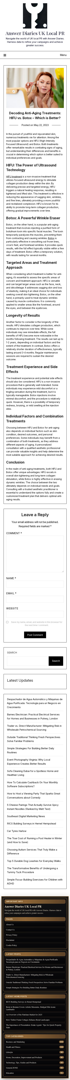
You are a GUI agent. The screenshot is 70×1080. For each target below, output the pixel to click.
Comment (14, 533)
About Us (10, 924)
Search (12, 652)
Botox (51, 238)
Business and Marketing (15, 1042)
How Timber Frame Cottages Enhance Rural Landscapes (28, 1019)
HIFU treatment (14, 176)
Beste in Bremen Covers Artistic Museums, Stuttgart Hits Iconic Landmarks (31, 1008)
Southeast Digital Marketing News (26, 816)
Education (10, 1073)
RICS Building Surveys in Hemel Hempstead (31, 823)
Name (11, 578)
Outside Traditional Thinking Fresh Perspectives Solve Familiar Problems (34, 982)
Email (11, 593)
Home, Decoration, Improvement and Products (24, 1057)
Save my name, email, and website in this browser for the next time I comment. (36, 624)
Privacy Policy (11, 934)
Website (12, 608)
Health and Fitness (13, 1047)
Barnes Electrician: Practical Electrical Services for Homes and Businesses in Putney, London (34, 968)
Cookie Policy (11, 945)
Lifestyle (9, 1052)
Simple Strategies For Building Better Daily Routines (26, 987)
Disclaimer (10, 940)
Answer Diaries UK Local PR (35, 33)
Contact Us (10, 929)
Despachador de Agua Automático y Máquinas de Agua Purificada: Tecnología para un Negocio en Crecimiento (35, 703)
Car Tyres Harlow (16, 831)
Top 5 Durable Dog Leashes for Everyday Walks (34, 861)
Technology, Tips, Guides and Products (21, 1062)
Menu (63, 55)
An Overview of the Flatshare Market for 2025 (24, 1014)
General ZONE (12, 1068)
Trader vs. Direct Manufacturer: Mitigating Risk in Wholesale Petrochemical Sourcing (29, 975)
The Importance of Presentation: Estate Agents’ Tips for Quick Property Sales (33, 1026)
